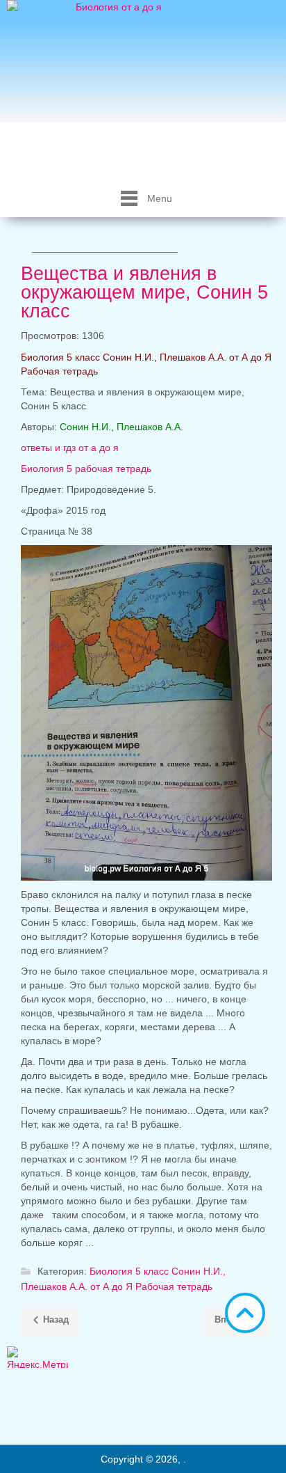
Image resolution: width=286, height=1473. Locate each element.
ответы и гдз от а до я (71, 447)
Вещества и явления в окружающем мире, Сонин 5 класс (144, 292)
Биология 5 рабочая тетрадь (86, 468)
